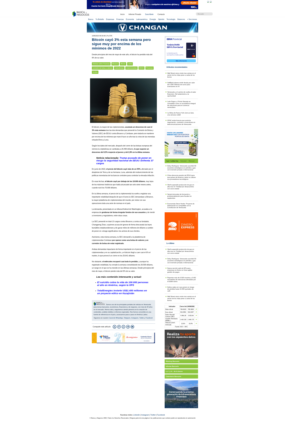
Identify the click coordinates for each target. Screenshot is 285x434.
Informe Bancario (172, 366)
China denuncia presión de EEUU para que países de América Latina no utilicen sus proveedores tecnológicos (181, 177)
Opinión (161, 19)
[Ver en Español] (211, 2)
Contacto (161, 14)
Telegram (127, 318)
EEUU (141, 68)
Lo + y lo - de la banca (174, 371)
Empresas (110, 19)
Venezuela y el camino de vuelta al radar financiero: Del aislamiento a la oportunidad (181, 94)
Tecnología (171, 19)
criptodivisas (119, 68)
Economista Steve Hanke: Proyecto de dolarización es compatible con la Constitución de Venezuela (180, 205)
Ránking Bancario (172, 361)
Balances (181, 19)
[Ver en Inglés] (208, 2)
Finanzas (120, 19)
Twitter (141, 318)
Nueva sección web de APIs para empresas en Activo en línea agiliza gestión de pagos (179, 270)
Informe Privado (135, 14)
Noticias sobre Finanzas (101, 64)
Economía (130, 19)
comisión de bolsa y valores (102, 68)
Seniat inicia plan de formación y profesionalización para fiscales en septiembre (179, 196)
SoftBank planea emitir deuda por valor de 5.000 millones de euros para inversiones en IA (181, 84)
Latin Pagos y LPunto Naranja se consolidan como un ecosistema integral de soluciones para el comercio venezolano (181, 104)
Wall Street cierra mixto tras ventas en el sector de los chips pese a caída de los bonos (181, 75)
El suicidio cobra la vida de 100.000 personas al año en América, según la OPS (122, 283)
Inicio (122, 14)
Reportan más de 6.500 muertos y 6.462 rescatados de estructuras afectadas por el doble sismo (181, 279)
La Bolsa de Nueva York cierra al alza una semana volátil (180, 114)
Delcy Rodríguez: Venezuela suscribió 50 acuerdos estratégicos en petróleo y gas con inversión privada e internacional (181, 168)
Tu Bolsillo (100, 19)
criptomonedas (131, 68)
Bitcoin (123, 64)
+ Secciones (192, 19)
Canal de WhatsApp (116, 318)
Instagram (134, 318)
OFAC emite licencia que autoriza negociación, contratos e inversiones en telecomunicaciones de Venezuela (181, 122)
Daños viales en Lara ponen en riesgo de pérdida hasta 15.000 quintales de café (180, 289)
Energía (153, 19)
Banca (90, 19)
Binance (115, 64)
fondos (95, 72)
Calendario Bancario (173, 376)
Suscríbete (149, 14)
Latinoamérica (141, 19)
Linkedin (136, 415)
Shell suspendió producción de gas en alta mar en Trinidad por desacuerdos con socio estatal (180, 187)
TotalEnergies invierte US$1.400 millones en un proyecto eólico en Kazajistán (122, 292)
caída (130, 64)
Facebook (149, 318)
